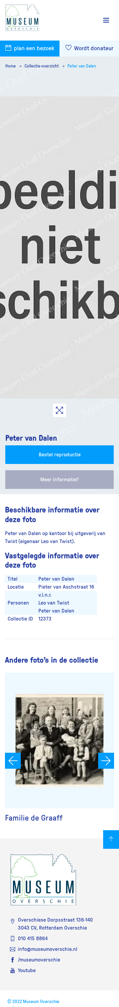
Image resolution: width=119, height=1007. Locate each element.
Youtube (27, 970)
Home (11, 66)
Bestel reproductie (60, 454)
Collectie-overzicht (42, 66)
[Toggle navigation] (106, 20)
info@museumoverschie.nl (47, 949)
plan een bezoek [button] (33, 49)
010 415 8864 (33, 938)
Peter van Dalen (81, 66)
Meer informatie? (59, 479)
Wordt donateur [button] (93, 49)
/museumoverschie (39, 959)
